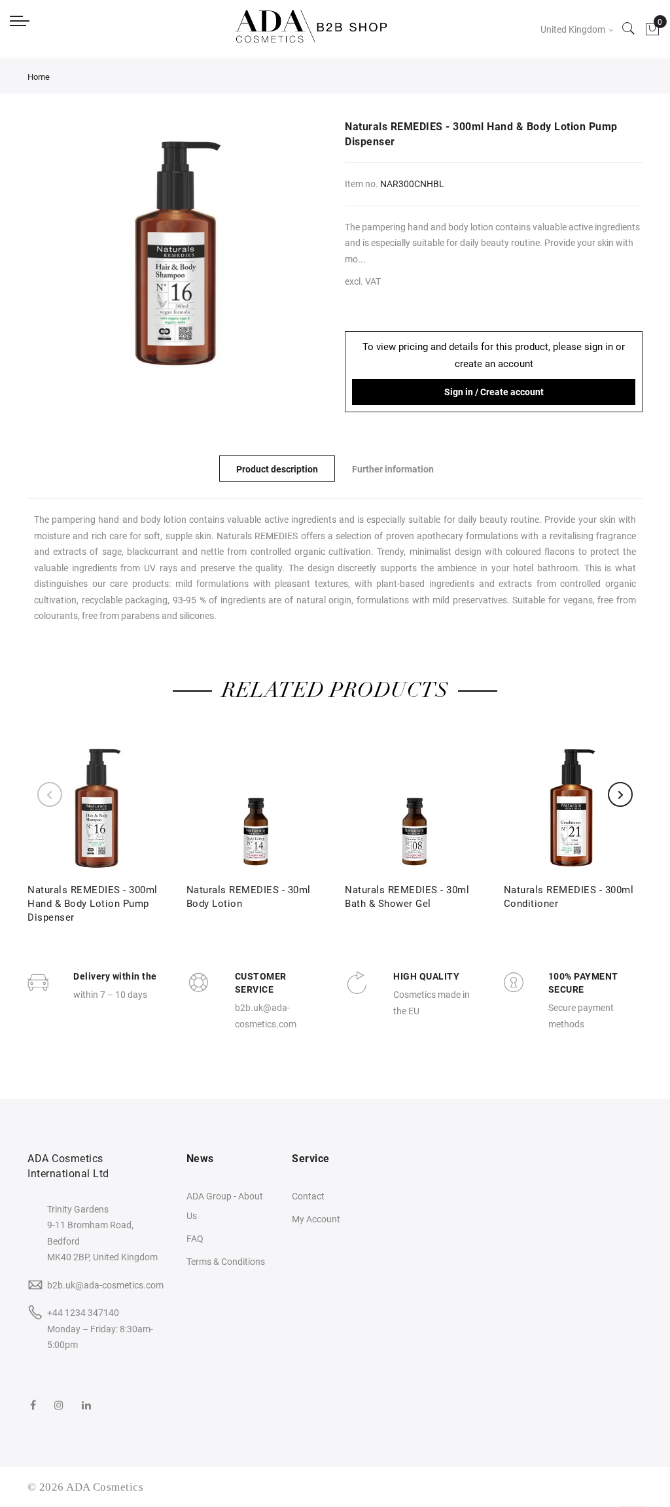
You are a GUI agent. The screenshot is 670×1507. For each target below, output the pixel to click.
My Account (316, 1219)
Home (38, 77)
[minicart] (652, 29)
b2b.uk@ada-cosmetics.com (105, 1285)
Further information (393, 469)
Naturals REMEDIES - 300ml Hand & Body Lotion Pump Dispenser (92, 903)
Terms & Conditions (225, 1261)
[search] (629, 29)
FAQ (194, 1238)
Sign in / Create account (494, 392)
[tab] (277, 468)
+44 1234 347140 (83, 1312)
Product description (277, 469)
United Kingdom (573, 29)
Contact (308, 1196)
